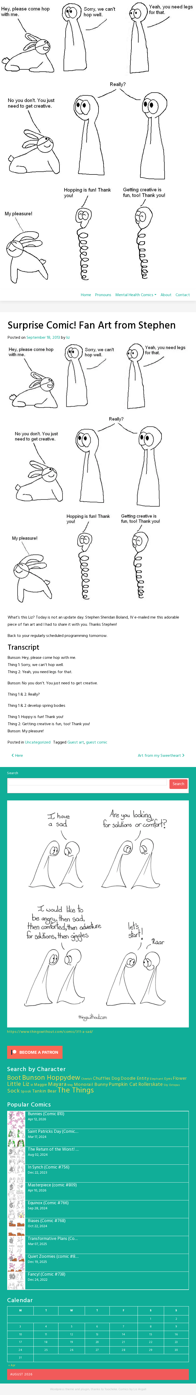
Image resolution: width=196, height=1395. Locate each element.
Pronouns (103, 295)
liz (68, 337)
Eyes (168, 1079)
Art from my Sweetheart (160, 755)
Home (86, 295)
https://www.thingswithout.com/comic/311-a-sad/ (50, 1032)
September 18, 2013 (43, 337)
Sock (13, 1091)
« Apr (12, 1365)
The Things (75, 1091)
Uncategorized (38, 742)
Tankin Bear (44, 1091)
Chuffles (102, 1078)
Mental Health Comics (134, 295)
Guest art (75, 742)
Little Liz (18, 1084)
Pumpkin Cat (123, 1085)
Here (18, 755)
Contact (183, 295)
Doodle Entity (135, 1078)
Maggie (40, 1085)
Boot (14, 1078)
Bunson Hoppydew (51, 1078)
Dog (116, 1078)
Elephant (156, 1079)
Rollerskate (151, 1084)
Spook (26, 1091)
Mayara (57, 1084)
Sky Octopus (172, 1085)
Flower (180, 1078)
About (166, 295)
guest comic (96, 742)
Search (12, 773)
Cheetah (86, 1079)
